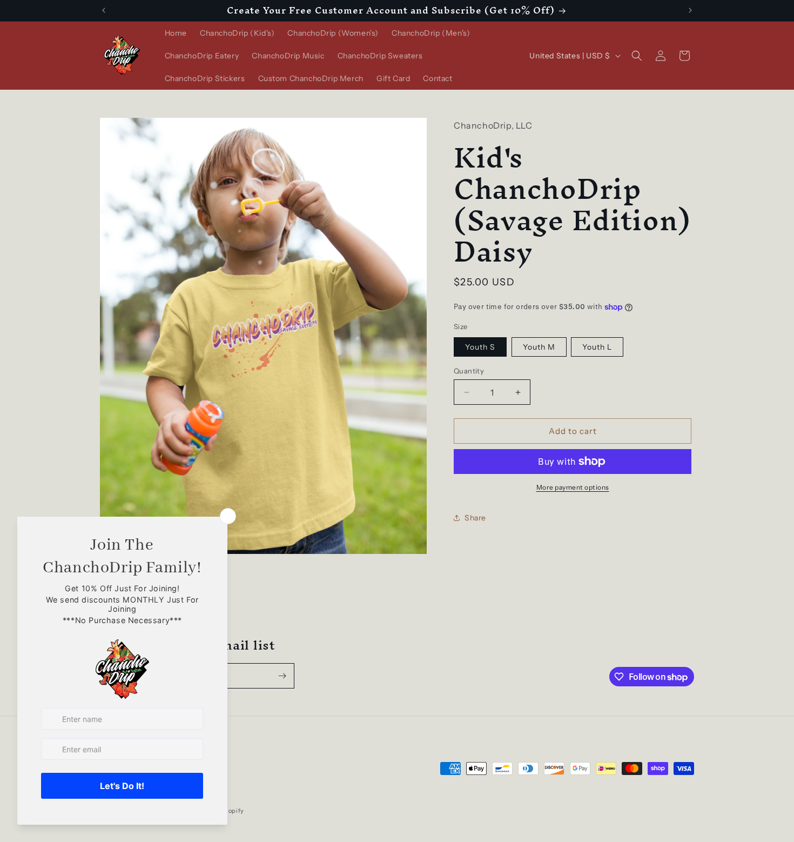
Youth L (597, 347)
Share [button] (475, 518)
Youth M (539, 347)
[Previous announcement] (104, 10)
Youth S (480, 347)
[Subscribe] (282, 676)
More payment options (572, 487)
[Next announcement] (690, 10)
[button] (637, 56)
